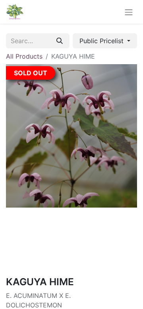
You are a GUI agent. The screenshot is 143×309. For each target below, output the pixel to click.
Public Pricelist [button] (102, 41)
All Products (24, 56)
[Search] (60, 40)
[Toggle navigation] (128, 12)
